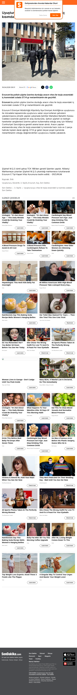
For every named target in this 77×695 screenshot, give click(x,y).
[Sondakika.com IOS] (69, 654)
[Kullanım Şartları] (34, 677)
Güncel (42, 653)
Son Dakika (32, 653)
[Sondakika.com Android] (69, 659)
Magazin (48, 656)
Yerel (30, 659)
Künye (20, 660)
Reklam (11, 660)
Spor (40, 656)
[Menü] (3, 2)
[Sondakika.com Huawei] (69, 664)
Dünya (50, 653)
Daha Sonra (43, 15)
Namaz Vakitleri (34, 661)
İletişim (16, 660)
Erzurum (6, 102)
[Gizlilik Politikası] (45, 677)
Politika (38, 659)
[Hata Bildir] (37, 682)
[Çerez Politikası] (46, 679)
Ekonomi (32, 656)
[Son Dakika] (12, 654)
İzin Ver (55, 15)
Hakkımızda (5, 660)
